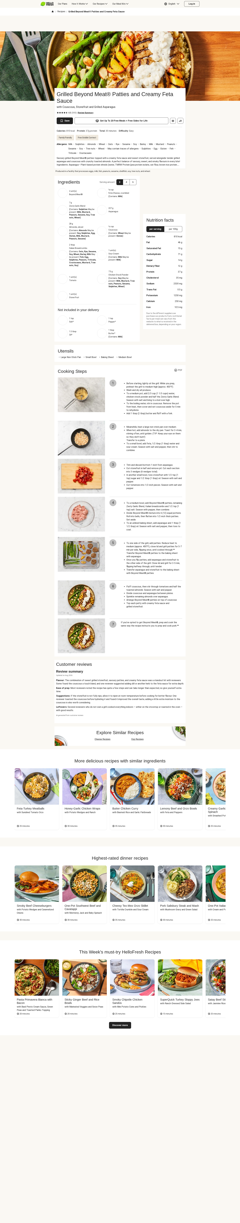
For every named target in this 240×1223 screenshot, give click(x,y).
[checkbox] (58, 113)
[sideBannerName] (164, 193)
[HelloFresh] (47, 4)
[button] (172, 4)
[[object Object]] (173, 121)
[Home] (52, 12)
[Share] (180, 121)
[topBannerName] (120, 23)
